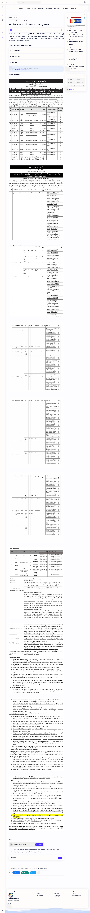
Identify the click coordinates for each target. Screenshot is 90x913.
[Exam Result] (57, 8)
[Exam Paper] (74, 8)
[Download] (39, 844)
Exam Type (14, 62)
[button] (85, 2)
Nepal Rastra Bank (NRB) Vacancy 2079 (75, 58)
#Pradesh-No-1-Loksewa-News (24, 868)
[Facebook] (10, 903)
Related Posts (13, 857)
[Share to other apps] (38, 872)
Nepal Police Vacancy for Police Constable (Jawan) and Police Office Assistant (77, 66)
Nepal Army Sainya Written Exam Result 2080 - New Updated (76, 43)
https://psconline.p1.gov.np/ (22, 69)
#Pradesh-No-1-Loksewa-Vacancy (40, 868)
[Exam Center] (49, 8)
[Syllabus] (34, 8)
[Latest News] (21, 8)
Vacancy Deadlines (16, 50)
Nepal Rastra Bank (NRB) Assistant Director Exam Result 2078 (77, 51)
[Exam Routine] (41, 8)
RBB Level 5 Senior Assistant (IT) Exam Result (76, 31)
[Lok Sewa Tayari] (16, 30)
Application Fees (16, 56)
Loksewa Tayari (8, 2)
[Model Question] (65, 8)
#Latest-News (13, 868)
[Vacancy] (28, 8)
